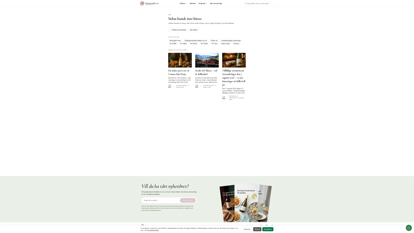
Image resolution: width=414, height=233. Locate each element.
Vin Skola (193, 43)
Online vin (214, 40)
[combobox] (258, 3)
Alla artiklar (194, 30)
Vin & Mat (173, 43)
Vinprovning (225, 43)
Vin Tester (204, 43)
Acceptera (268, 229)
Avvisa (257, 229)
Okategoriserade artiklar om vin (196, 40)
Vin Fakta (183, 43)
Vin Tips (214, 43)
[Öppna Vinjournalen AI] (409, 228)
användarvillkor (153, 230)
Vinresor (236, 43)
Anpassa (247, 229)
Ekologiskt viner (175, 40)
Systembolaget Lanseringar (231, 40)
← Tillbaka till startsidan (178, 30)
